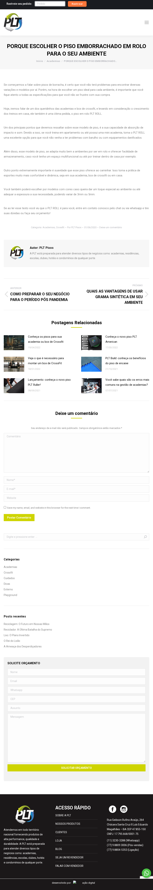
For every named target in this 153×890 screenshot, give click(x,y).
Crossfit (60, 227)
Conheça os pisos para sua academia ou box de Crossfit (45, 339)
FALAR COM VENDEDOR (69, 865)
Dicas (7, 583)
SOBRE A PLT (63, 815)
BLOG (58, 849)
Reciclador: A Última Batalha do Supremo (28, 629)
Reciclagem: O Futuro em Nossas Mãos (26, 624)
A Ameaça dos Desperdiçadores (23, 646)
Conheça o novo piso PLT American (121, 339)
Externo (8, 589)
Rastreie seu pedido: (19, 3)
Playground (10, 595)
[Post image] (14, 342)
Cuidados (9, 578)
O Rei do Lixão (12, 640)
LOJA (58, 840)
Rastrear (77, 3)
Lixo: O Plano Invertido (16, 635)
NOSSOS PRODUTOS (67, 823)
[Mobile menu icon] (146, 22)
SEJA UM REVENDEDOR (69, 857)
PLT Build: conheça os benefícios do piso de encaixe (125, 361)
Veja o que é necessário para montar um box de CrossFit (46, 361)
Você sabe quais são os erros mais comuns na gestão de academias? (127, 382)
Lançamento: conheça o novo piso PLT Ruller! (49, 382)
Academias (49, 227)
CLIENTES (61, 832)
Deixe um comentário (110, 227)
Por (74, 227)
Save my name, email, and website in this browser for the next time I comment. (49, 507)
